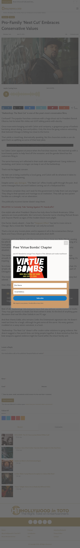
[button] (40, 267)
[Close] (66, 243)
